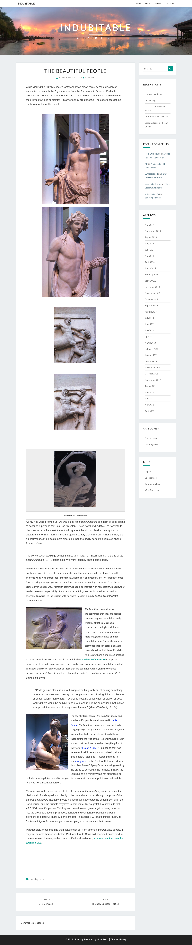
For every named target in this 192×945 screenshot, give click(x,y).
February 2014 (151, 274)
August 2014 (151, 237)
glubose (90, 77)
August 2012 (151, 386)
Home (138, 3)
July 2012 (149, 392)
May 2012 (149, 404)
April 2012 (149, 411)
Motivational (151, 438)
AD (146, 163)
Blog (147, 3)
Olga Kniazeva (152, 193)
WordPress (103, 939)
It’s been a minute (153, 94)
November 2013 (152, 293)
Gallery (157, 3)
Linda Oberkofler (153, 183)
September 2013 (153, 305)
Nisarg (123, 939)
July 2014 (149, 243)
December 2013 (152, 286)
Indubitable (26, 3)
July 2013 (149, 317)
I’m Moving (150, 100)
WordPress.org (152, 490)
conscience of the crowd (93, 659)
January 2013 (151, 355)
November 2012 (152, 367)
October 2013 (151, 299)
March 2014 (150, 268)
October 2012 (151, 373)
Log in (148, 471)
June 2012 (149, 398)
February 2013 (151, 349)
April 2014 (149, 262)
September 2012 (153, 380)
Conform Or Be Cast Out (156, 116)
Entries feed (151, 477)
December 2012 (152, 361)
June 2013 (149, 324)
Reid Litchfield (152, 153)
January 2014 (151, 280)
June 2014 (149, 249)
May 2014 (149, 255)
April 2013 (149, 336)
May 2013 (149, 330)
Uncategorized (37, 879)
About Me (169, 3)
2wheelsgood (151, 173)
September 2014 (153, 231)
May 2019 (149, 224)
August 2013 (151, 311)
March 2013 (150, 342)
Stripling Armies (153, 197)
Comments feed (152, 484)
